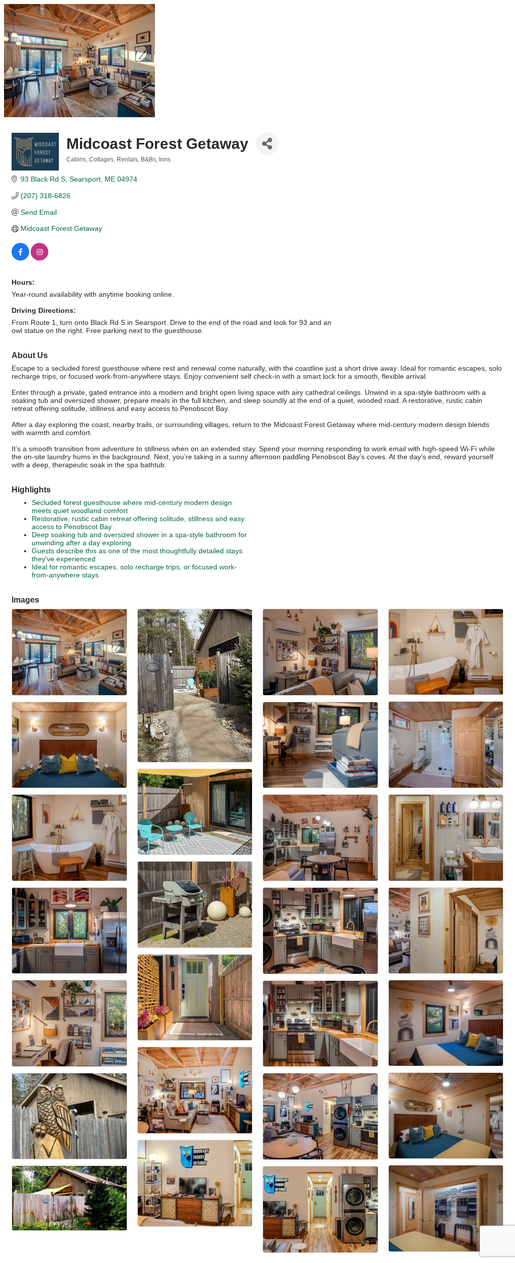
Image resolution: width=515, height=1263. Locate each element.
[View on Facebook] (20, 258)
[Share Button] (267, 143)
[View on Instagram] (39, 258)
